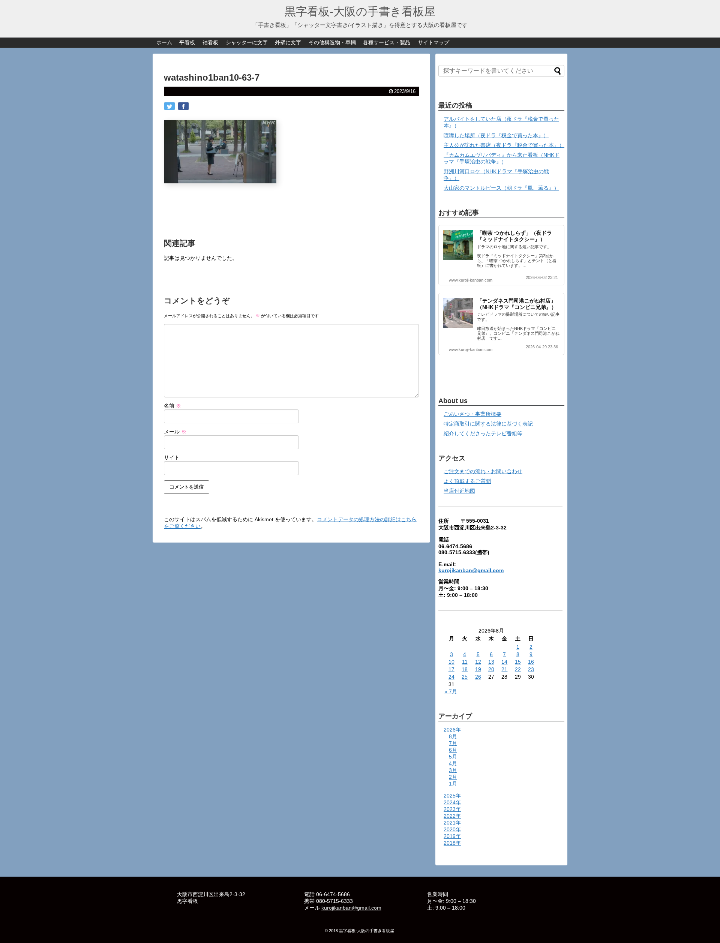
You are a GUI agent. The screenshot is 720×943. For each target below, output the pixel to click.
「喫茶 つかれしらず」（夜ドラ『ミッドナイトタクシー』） (514, 236)
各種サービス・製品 (386, 42)
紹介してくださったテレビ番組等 (483, 433)
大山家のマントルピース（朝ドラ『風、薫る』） (501, 188)
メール (175, 432)
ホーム (164, 42)
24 (451, 677)
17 (451, 669)
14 (504, 662)
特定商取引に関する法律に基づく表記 (488, 424)
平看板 (187, 42)
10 (451, 662)
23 (531, 669)
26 (478, 677)
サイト (172, 457)
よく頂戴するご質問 (467, 481)
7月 (453, 743)
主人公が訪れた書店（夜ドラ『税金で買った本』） (504, 145)
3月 (453, 770)
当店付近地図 (459, 491)
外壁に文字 (288, 42)
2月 (453, 777)
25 (465, 677)
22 (518, 669)
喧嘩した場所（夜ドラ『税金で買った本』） (496, 135)
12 (478, 662)
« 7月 (450, 691)
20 (491, 669)
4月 (453, 763)
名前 (172, 406)
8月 (453, 736)
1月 (453, 784)
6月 (453, 750)
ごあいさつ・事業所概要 (472, 414)
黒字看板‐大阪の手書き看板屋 (360, 11)
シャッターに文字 (247, 42)
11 (465, 662)
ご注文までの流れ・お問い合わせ (483, 471)
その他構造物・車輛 (332, 42)
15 (518, 662)
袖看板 (210, 42)
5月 (453, 757)
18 (465, 669)
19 (478, 669)
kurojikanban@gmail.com (471, 570)
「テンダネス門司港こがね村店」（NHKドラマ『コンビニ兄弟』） (516, 304)
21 (504, 669)
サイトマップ (433, 42)
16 (531, 662)
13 (491, 662)
